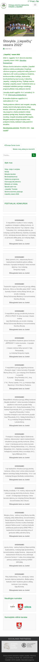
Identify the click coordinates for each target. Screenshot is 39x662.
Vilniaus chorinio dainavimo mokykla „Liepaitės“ (18, 6)
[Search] (34, 155)
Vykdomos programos (12, 179)
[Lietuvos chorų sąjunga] (10, 646)
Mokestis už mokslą (11, 184)
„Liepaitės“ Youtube (11, 189)
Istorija (7, 172)
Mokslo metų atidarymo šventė (23, 149)
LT (29, 1)
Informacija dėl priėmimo (13, 182)
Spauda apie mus (10, 186)
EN (31, 1)
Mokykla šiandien (10, 174)
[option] (10, 645)
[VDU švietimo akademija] (28, 645)
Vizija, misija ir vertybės (12, 169)
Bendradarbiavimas (11, 177)
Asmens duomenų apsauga (14, 192)
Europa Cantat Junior (13, 145)
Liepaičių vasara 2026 (12, 194)
